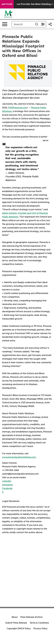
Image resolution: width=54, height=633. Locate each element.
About (15, 617)
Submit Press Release (16, 622)
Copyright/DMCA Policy (19, 628)
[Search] (36, 24)
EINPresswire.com (18, 107)
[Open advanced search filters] (43, 24)
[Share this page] (50, 24)
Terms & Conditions (39, 622)
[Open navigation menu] (4, 24)
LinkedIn (6, 481)
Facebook (7, 488)
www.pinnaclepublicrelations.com (19, 457)
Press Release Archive (31, 617)
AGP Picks (7, 4)
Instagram (7, 484)
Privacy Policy (40, 628)
